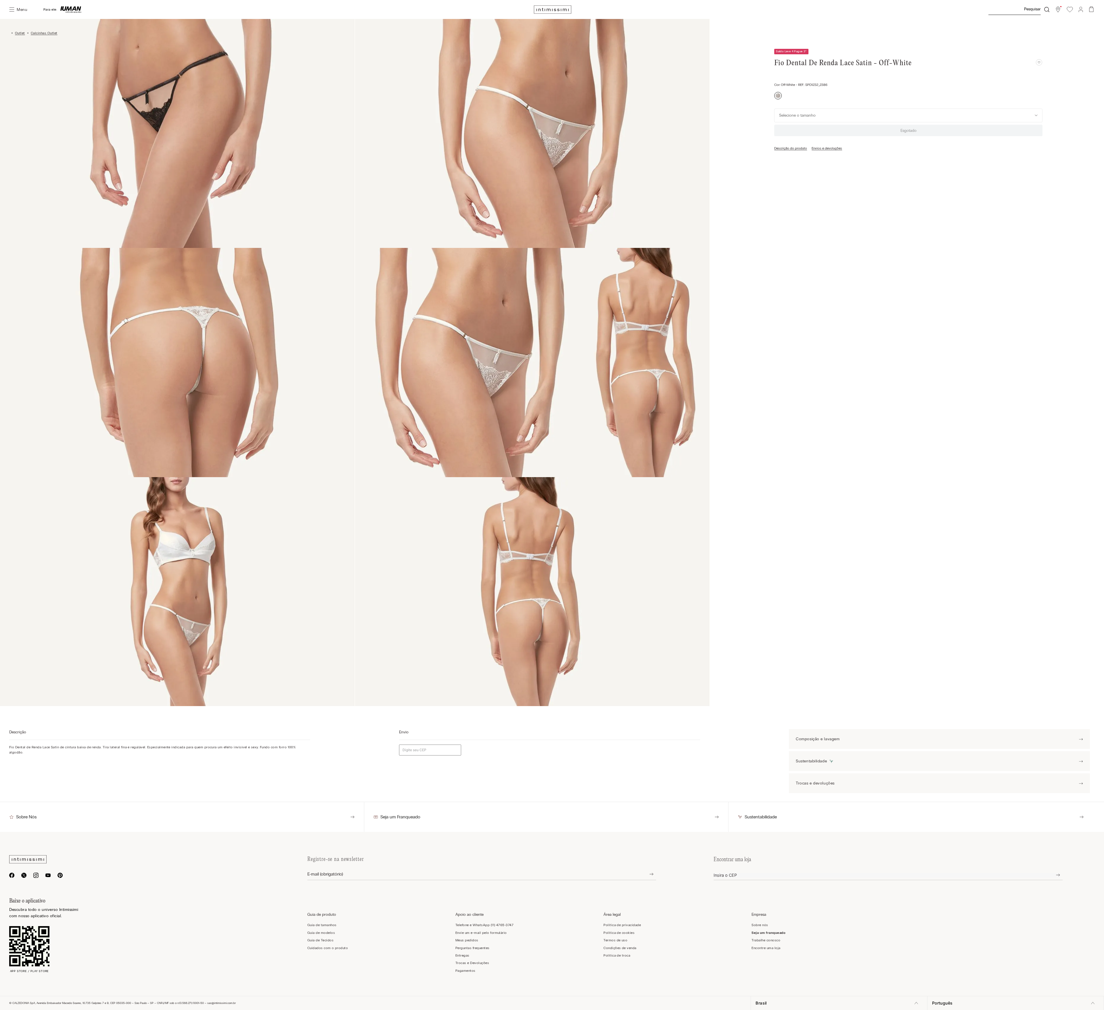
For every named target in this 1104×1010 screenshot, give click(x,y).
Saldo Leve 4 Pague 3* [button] (791, 51)
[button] (1058, 9)
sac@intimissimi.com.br (221, 1003)
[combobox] (1018, 9)
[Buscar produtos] (1046, 9)
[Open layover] (647, 874)
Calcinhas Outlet (44, 33)
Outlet (20, 33)
